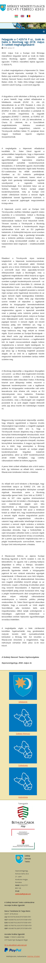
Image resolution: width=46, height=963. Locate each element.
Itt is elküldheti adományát (15, 945)
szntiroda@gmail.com (23, 894)
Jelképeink (23, 702)
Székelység (23, 765)
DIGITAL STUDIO (33, 956)
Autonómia (23, 797)
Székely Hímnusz (23, 733)
